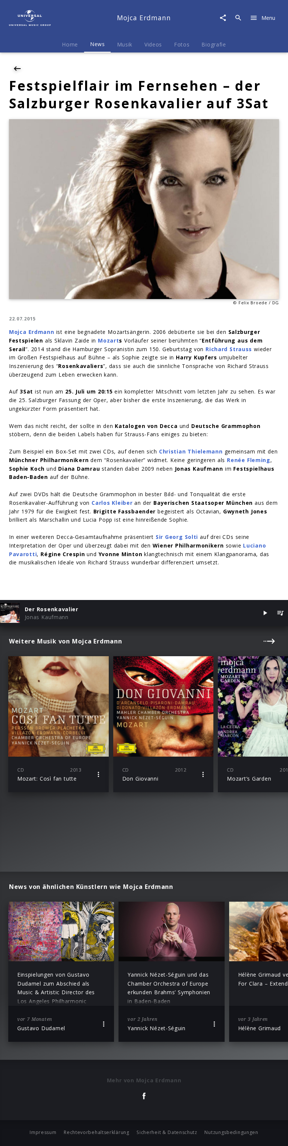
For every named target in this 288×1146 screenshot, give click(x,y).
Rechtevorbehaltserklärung (96, 1132)
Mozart (108, 340)
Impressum (43, 1132)
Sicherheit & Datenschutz (166, 1132)
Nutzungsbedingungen (231, 1132)
